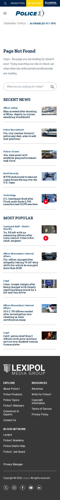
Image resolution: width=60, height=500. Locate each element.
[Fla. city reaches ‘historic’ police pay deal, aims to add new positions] (49, 133)
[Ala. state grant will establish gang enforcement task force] (49, 154)
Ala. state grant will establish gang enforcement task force (19, 157)
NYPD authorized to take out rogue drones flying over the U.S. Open (20, 179)
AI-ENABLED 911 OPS (43, 23)
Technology (9, 195)
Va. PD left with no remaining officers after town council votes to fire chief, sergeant (18, 236)
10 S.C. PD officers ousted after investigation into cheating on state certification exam (18, 315)
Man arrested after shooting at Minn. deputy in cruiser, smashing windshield (19, 114)
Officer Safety (10, 108)
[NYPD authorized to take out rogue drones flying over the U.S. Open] (49, 176)
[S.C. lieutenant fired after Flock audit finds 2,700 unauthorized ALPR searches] (49, 198)
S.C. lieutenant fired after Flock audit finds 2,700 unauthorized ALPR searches (20, 201)
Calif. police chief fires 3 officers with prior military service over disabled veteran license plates (20, 340)
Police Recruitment (13, 130)
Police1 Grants (11, 151)
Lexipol (26, 478)
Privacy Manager (13, 464)
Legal (6, 281)
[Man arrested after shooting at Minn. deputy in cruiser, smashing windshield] (49, 111)
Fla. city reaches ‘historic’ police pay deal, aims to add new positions (19, 136)
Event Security (10, 173)
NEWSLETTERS (17, 3)
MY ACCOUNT (35, 3)
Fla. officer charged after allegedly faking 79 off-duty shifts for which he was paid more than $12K (20, 263)
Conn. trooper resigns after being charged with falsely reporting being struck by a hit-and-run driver (19, 288)
